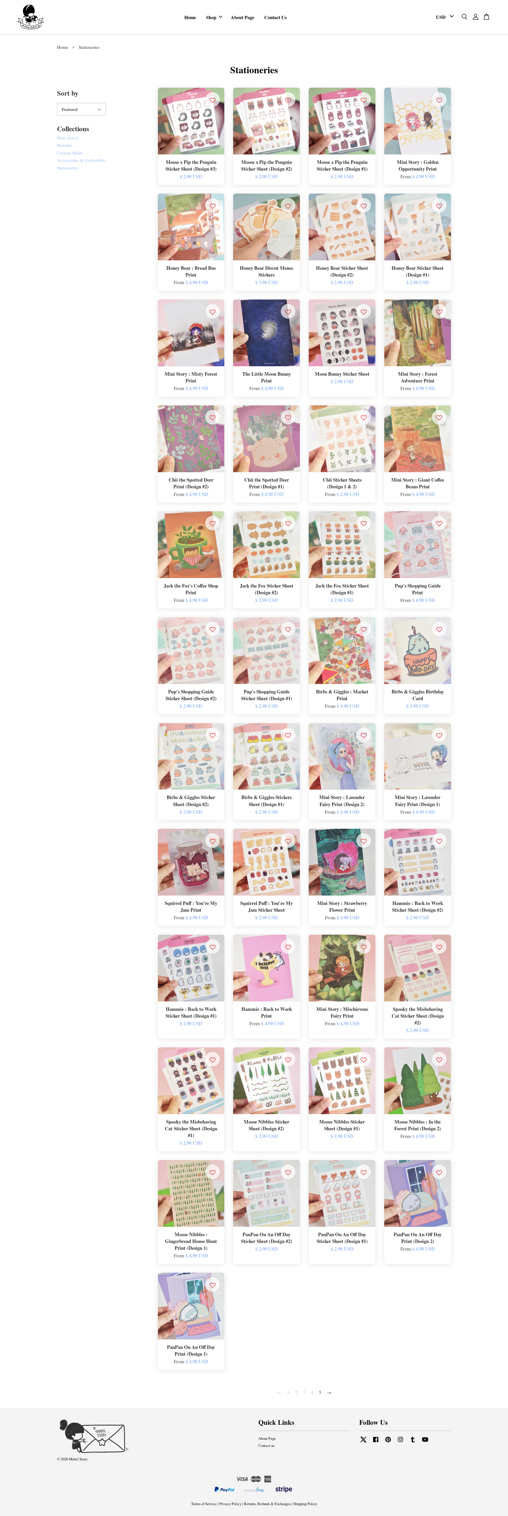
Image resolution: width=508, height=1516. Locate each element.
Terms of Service (204, 1503)
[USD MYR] (444, 17)
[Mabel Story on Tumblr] (413, 1442)
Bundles (64, 145)
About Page (242, 17)
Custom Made (70, 153)
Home (190, 17)
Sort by (67, 93)
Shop (211, 17)
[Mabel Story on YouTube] (425, 1442)
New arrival (67, 138)
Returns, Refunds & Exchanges (267, 1503)
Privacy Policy (230, 1503)
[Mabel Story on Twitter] (363, 1442)
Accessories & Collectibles (81, 160)
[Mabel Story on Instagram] (400, 1442)
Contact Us (275, 17)
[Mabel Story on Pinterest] (388, 1442)
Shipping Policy (305, 1503)
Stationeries (67, 168)
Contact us (266, 1445)
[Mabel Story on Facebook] (376, 1442)
